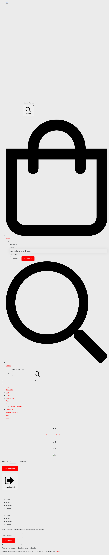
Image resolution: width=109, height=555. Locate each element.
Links (7, 415)
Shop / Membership (12, 412)
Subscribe (8, 540)
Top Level (49, 435)
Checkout (28, 258)
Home (7, 387)
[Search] (37, 373)
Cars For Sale (10, 398)
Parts (7, 401)
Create (58, 551)
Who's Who (9, 390)
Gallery (8, 404)
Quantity (5, 461)
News (7, 392)
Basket (15, 258)
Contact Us (9, 409)
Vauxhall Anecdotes (16, 406)
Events (8, 395)
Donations (59, 435)
